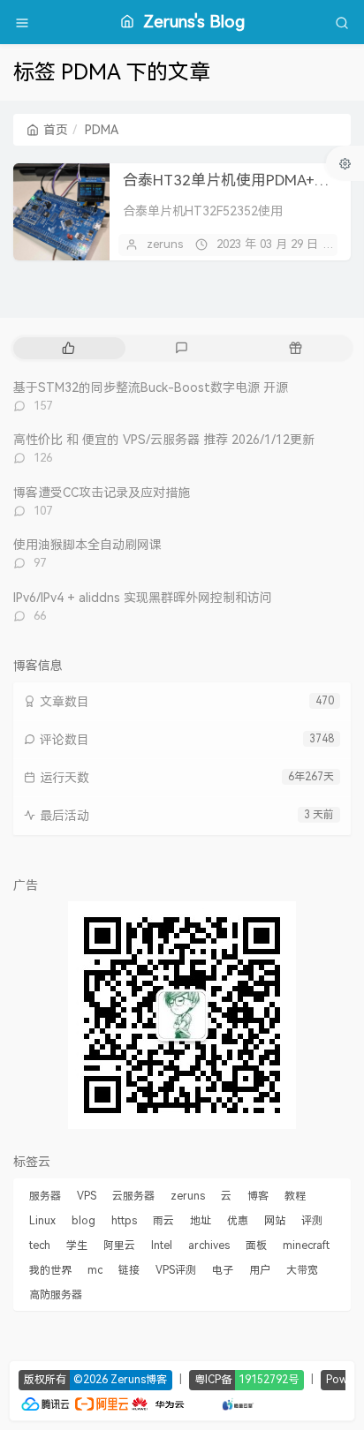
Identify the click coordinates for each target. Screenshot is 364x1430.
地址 (200, 1221)
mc (94, 1270)
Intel (161, 1245)
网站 (274, 1221)
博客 (258, 1196)
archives (209, 1245)
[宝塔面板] (194, 1402)
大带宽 (302, 1270)
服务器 (45, 1196)
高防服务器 (55, 1295)
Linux (42, 1221)
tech (39, 1245)
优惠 (237, 1221)
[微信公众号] (182, 1014)
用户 (259, 1270)
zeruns (165, 244)
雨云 (163, 1221)
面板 (256, 1245)
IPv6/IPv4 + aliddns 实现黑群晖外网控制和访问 (142, 598)
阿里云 (119, 1245)
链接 (129, 1270)
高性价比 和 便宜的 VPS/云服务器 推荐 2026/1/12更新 (164, 440)
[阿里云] (101, 1402)
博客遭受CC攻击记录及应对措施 (101, 492)
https (124, 1221)
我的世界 (50, 1270)
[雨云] (211, 1402)
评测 (311, 1221)
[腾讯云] (45, 1402)
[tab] (68, 348)
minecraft (306, 1245)
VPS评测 (175, 1270)
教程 (295, 1196)
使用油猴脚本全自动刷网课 (87, 545)
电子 (222, 1270)
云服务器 (133, 1196)
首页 (55, 130)
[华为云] (158, 1402)
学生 (76, 1245)
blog (83, 1221)
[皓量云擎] (238, 1402)
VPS (86, 1196)
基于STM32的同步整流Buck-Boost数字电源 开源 (150, 387)
